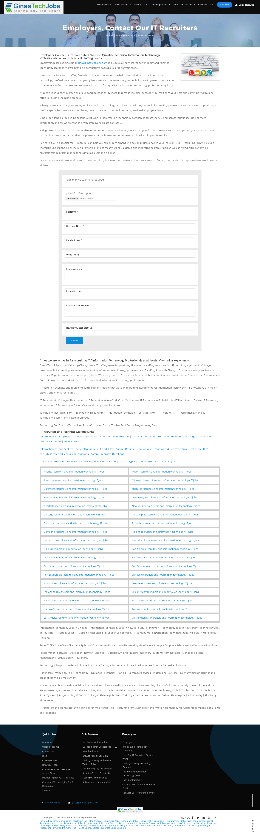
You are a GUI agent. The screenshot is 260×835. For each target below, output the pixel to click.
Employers (103, 4)
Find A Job (108, 448)
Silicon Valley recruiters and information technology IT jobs (165, 591)
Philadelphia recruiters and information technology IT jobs (165, 514)
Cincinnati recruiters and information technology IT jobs (76, 523)
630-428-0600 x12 (54, 802)
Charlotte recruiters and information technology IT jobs (75, 505)
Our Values (85, 461)
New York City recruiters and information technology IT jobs (166, 505)
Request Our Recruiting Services (138, 792)
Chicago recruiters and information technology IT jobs (74, 514)
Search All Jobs (90, 751)
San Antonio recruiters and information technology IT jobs (165, 548)
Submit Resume (125, 448)
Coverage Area (159, 4)
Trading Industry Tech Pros (171, 448)
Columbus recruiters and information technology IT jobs (76, 540)
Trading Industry (141, 436)
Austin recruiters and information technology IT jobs (73, 480)
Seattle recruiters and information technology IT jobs (162, 583)
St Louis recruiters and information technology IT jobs (162, 600)
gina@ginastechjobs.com (92, 62)
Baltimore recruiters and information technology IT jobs (75, 488)
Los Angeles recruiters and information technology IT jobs (76, 617)
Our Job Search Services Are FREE (99, 746)
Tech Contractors (182, 4)
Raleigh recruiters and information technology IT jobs (162, 531)
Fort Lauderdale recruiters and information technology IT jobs (79, 574)
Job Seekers (121, 4)
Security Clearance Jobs (94, 777)
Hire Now (224, 4)
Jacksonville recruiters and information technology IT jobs (77, 600)
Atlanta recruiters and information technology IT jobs (74, 471)
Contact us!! (132, 825)
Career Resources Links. (104, 828)
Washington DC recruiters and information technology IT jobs (167, 617)
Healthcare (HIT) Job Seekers (97, 768)
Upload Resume (246, 4)
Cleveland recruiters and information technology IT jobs (75, 531)
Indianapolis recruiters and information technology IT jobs (77, 591)
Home (109, 35)
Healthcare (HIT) (198, 448)
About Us (139, 4)
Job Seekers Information (95, 742)
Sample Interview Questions (107, 453)
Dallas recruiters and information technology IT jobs (73, 548)
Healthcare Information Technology (174, 436)
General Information (86, 436)
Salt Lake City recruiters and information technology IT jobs (165, 540)
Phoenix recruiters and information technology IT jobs (162, 523)
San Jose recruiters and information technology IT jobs (163, 574)
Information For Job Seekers (56, 448)
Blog (157, 461)
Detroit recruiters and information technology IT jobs (74, 566)
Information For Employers (56, 436)
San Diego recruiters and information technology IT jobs (164, 557)
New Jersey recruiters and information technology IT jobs (164, 497)
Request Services (73, 441)
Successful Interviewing (75, 453)
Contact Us (204, 4)
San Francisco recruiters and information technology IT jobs (166, 566)
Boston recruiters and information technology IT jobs (74, 497)
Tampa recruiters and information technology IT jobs (162, 609)
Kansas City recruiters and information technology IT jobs (76, 609)
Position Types (127, 461)
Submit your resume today (96, 782)
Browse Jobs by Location (95, 756)
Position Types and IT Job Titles (58, 777)
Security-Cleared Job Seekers (97, 773)
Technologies (145, 461)
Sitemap (46, 790)
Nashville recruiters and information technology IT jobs (163, 488)
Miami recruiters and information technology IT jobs (161, 471)
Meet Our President (105, 461)
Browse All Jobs (50, 765)
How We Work (121, 436)
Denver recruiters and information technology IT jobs (74, 557)
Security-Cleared (49, 453)
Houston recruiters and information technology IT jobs (75, 583)
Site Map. (121, 828)
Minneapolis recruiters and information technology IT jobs (165, 480)
